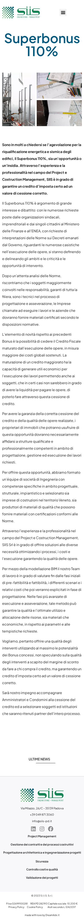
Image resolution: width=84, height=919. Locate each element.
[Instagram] (42, 828)
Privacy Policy (16, 907)
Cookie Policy (35, 907)
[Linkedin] (33, 828)
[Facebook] (50, 828)
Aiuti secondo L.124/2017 (62, 907)
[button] (63, 12)
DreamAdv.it (52, 915)
